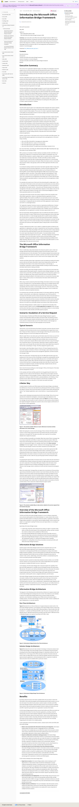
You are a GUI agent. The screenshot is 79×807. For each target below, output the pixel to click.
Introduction (67, 14)
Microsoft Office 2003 (27, 10)
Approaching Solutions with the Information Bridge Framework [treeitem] (8, 32)
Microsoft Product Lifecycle (36, 5)
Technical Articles (36, 10)
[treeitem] (8, 50)
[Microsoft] (2, 1)
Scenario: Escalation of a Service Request (69, 19)
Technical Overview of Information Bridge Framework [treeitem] (8, 43)
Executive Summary (69, 13)
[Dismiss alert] (78, 5)
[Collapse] (14, 10)
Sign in (76, 1)
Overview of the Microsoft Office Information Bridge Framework (70, 22)
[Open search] (73, 2)
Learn (21, 10)
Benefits (66, 24)
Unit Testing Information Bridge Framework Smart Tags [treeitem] (9, 48)
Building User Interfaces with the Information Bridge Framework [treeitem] (9, 37)
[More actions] (58, 11)
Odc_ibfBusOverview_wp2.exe (30, 48)
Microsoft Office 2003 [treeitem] (6, 14)
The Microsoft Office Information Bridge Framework (71, 16)
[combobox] (7, 12)
